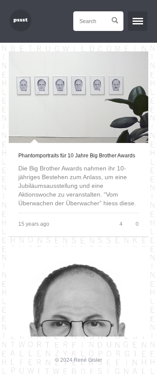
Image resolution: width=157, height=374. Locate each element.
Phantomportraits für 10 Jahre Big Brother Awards (76, 156)
